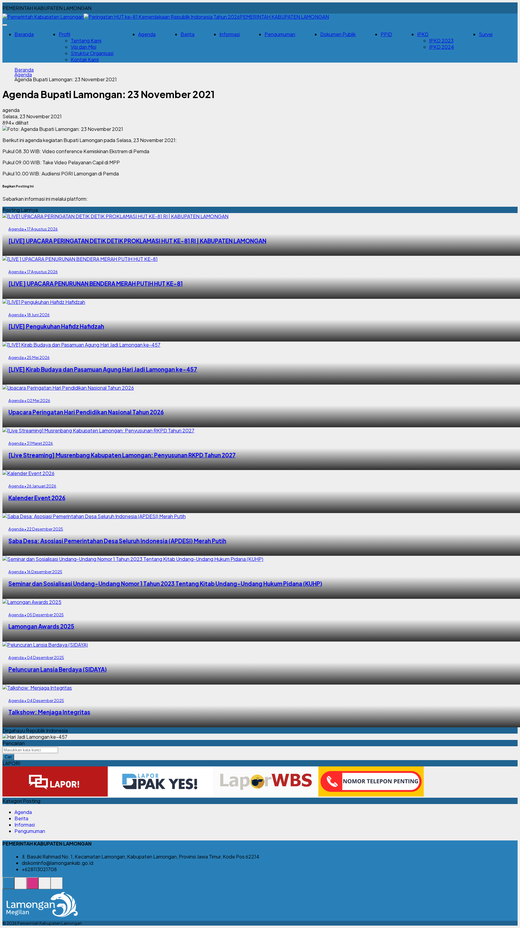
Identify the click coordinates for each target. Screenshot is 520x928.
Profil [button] (64, 34)
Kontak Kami (85, 59)
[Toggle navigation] (4, 25)
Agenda (147, 34)
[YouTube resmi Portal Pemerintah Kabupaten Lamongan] (57, 886)
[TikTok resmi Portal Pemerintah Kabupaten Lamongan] (45, 886)
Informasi (229, 34)
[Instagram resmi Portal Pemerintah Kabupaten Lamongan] (32, 886)
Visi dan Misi (83, 47)
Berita (187, 34)
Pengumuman (280, 34)
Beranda (24, 34)
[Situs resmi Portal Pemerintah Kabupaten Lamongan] (8, 886)
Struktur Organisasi (92, 53)
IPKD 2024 (441, 47)
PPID (386, 34)
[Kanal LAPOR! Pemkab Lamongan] (20, 886)
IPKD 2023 (441, 40)
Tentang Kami (86, 40)
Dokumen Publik (338, 34)
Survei (486, 34)
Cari (8, 757)
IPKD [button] (423, 34)
